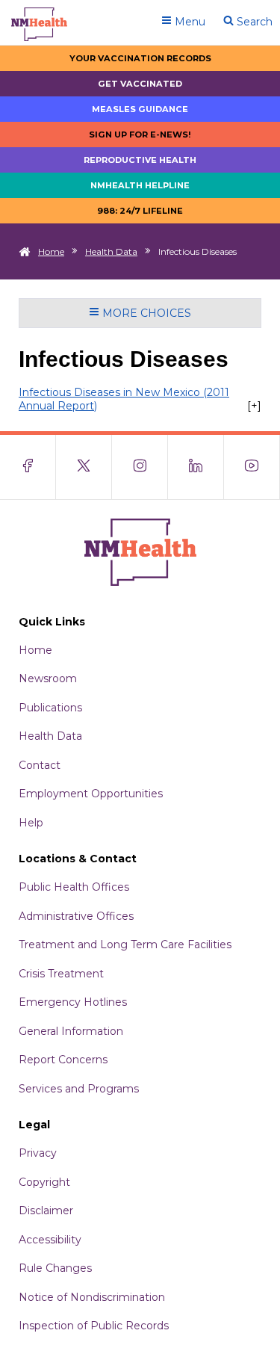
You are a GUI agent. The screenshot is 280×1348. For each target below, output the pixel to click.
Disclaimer (46, 1210)
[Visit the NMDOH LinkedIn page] (196, 467)
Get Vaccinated (140, 83)
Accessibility (50, 1239)
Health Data (111, 251)
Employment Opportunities (91, 793)
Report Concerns (63, 1059)
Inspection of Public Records (94, 1325)
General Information (71, 1031)
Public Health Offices (74, 887)
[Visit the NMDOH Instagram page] (140, 467)
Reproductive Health (140, 160)
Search (253, 21)
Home (51, 251)
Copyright (44, 1182)
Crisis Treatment (61, 973)
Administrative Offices (76, 916)
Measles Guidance (140, 109)
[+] (254, 405)
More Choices (145, 313)
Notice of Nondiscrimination (92, 1297)
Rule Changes (55, 1268)
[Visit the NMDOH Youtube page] (252, 467)
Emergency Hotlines (73, 1002)
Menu (188, 21)
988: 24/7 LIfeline (140, 210)
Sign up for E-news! (140, 134)
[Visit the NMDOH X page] (84, 467)
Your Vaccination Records (140, 58)
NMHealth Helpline (140, 185)
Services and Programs (79, 1088)
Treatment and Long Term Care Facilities (125, 944)
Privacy (38, 1153)
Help (31, 822)
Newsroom (48, 678)
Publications (50, 707)
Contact (39, 765)
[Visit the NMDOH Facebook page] (28, 467)
